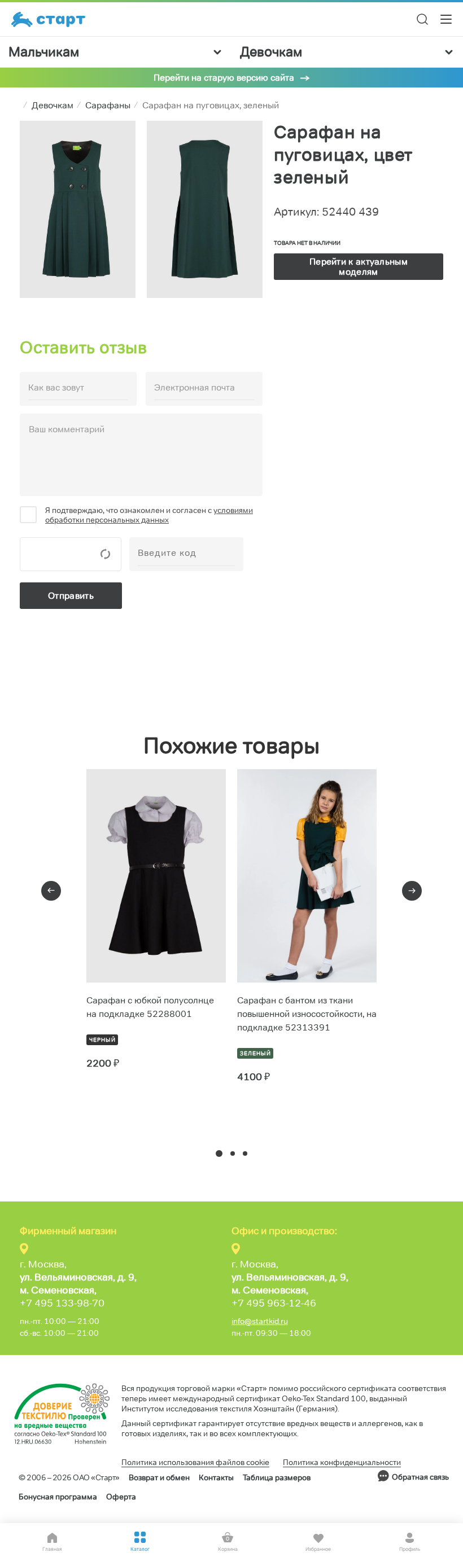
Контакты (216, 1477)
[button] (219, 1153)
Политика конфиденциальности (342, 1462)
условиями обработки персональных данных (149, 515)
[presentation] (51, 891)
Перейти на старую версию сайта (224, 77)
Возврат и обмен (159, 1477)
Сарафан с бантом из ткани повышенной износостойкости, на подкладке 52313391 (307, 1014)
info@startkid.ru (259, 1321)
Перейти (127, 1104)
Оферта (121, 1497)
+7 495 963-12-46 (273, 1303)
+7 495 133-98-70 (62, 1303)
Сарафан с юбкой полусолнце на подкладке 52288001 (150, 1007)
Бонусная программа (58, 1497)
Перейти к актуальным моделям (358, 266)
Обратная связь (420, 1477)
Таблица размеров (277, 1477)
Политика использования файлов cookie (195, 1462)
